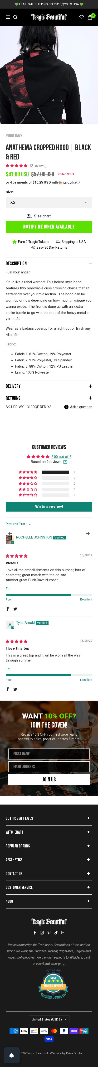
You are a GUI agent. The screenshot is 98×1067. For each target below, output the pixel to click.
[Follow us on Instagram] (41, 932)
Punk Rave (14, 136)
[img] (16, 556)
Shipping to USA (74, 242)
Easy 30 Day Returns (52, 247)
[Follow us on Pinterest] (49, 932)
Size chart (42, 216)
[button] (17, 166)
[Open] (12, 1055)
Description (16, 264)
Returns (13, 398)
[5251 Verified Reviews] (49, 971)
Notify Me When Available (49, 227)
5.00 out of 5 (61, 457)
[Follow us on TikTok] (56, 932)
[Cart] (90, 17)
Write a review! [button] (49, 506)
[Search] (15, 17)
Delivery (13, 386)
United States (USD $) (47, 1019)
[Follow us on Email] (63, 932)
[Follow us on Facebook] (34, 933)
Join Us (49, 779)
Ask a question (81, 407)
